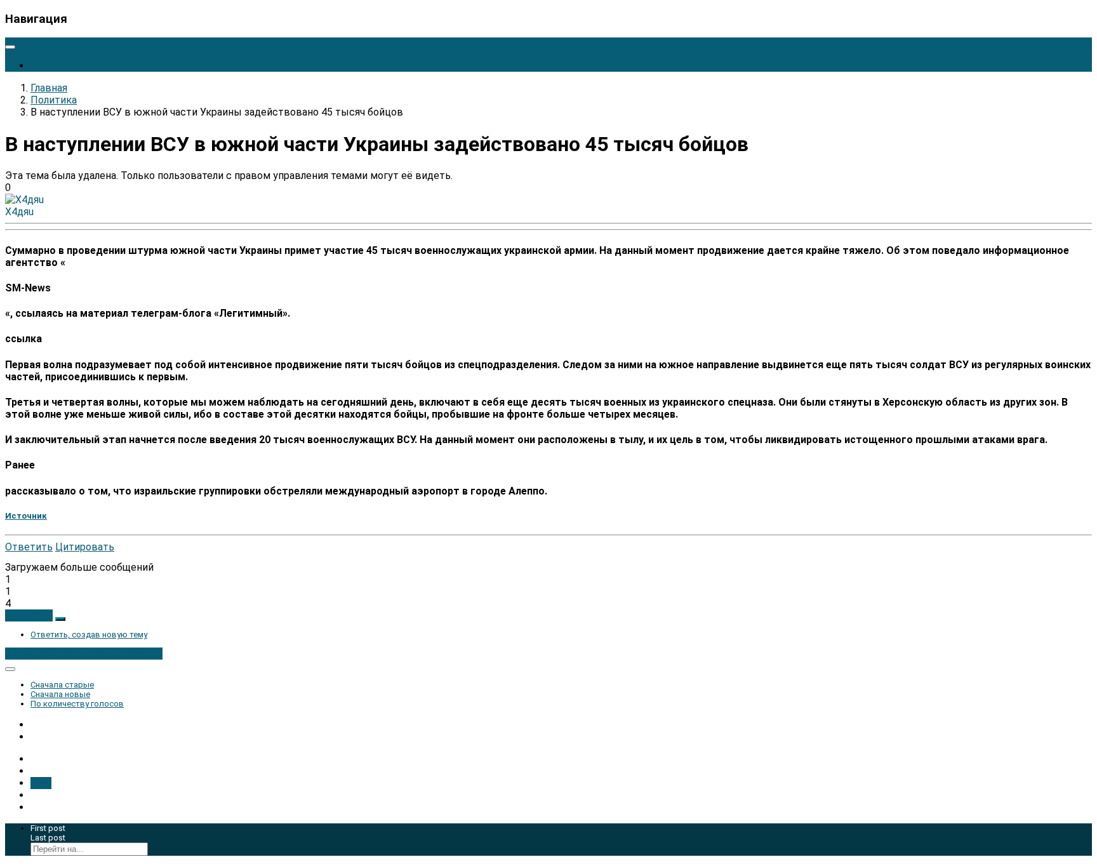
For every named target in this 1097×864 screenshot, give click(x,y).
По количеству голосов (77, 703)
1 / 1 (40, 783)
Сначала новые (60, 694)
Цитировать (84, 547)
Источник (26, 516)
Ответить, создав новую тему (88, 634)
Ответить (29, 547)
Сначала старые (62, 684)
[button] (29, 615)
